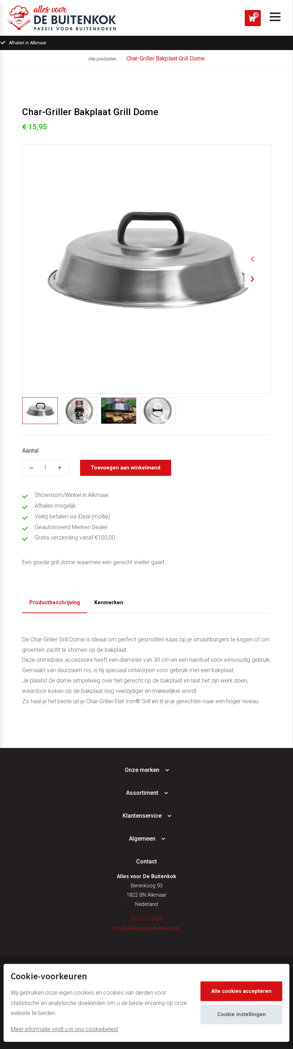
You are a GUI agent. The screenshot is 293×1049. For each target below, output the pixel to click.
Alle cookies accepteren (241, 991)
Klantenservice (142, 815)
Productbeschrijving (54, 603)
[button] (252, 259)
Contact (146, 861)
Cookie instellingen (241, 1014)
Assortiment (142, 792)
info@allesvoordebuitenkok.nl (146, 928)
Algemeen (142, 838)
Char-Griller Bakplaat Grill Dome (165, 58)
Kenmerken (108, 603)
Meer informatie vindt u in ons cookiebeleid (64, 1029)
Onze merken (142, 770)
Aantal (30, 450)
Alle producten (102, 58)
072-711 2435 (146, 919)
